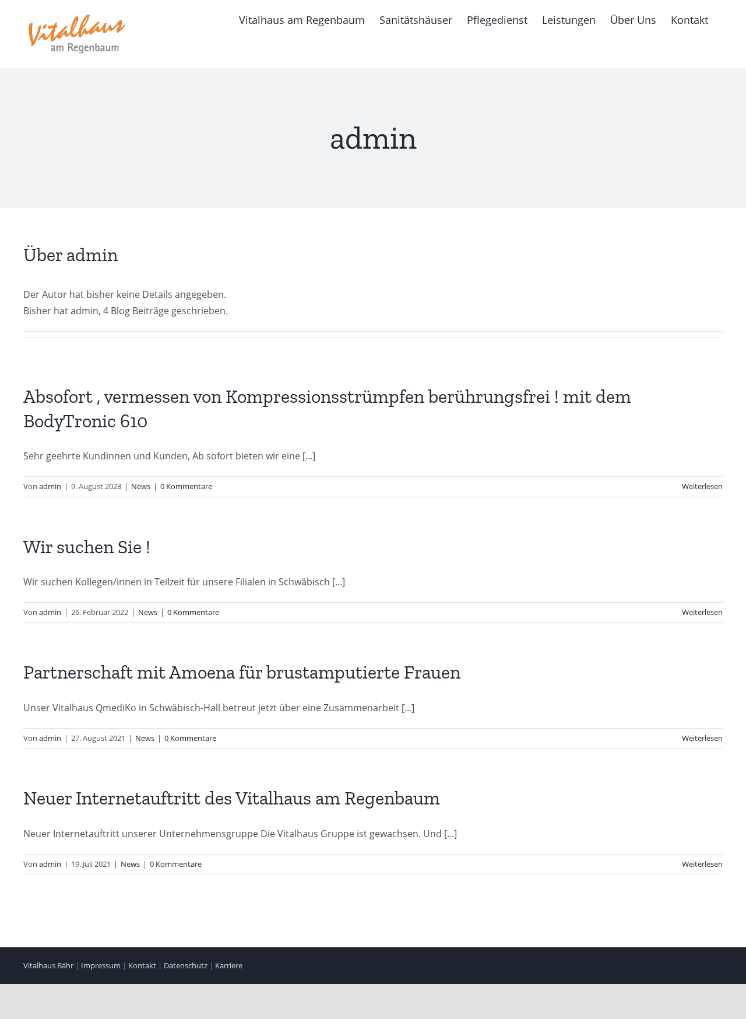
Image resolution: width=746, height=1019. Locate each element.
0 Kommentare (186, 486)
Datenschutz (185, 965)
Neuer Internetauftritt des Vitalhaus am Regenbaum (231, 798)
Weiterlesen (702, 486)
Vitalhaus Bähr (48, 965)
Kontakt (142, 965)
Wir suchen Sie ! (86, 547)
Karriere (228, 965)
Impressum (101, 965)
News (140, 486)
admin (50, 486)
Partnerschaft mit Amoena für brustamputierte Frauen (241, 672)
